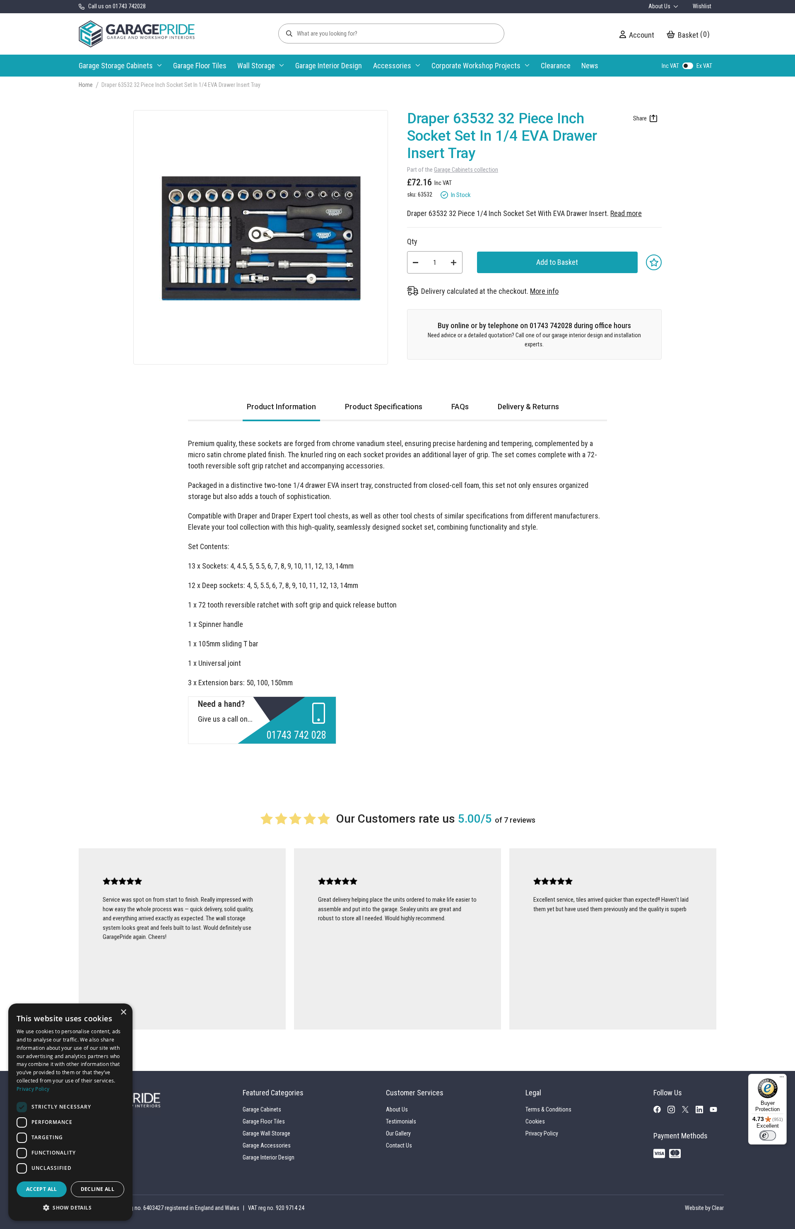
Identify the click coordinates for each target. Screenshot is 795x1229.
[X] (689, 1110)
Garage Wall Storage (266, 1133)
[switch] (767, 1135)
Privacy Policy (541, 1133)
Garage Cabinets (262, 1109)
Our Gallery (398, 1133)
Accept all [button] (41, 1189)
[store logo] (137, 34)
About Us (660, 6)
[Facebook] (660, 1111)
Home (86, 85)
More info (544, 291)
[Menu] (782, 1079)
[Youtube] (717, 1110)
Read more (626, 213)
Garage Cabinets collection (466, 169)
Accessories (392, 65)
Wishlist (702, 6)
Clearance (556, 65)
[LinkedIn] (703, 1111)
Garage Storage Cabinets (116, 65)
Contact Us (399, 1145)
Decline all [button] (97, 1189)
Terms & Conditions (548, 1109)
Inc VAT (670, 65)
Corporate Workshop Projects (475, 65)
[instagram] (674, 1111)
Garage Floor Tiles (199, 65)
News (589, 65)
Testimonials (401, 1121)
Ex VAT (704, 65)
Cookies (535, 1121)
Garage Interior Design (328, 65)
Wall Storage (256, 65)
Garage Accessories (267, 1145)
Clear (718, 1208)
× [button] (123, 1012)
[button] (70, 1207)
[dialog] (70, 1112)
